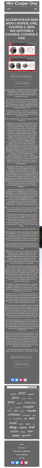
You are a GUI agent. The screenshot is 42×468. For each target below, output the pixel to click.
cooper (28, 406)
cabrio (21, 424)
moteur (13, 394)
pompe (22, 411)
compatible (31, 410)
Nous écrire (22, 448)
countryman (30, 402)
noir (30, 431)
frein (10, 419)
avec (9, 410)
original (23, 427)
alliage (13, 427)
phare (15, 397)
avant (13, 422)
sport (32, 418)
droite (23, 432)
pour (11, 402)
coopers (18, 407)
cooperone (17, 418)
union (11, 408)
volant (28, 424)
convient (19, 403)
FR (23, 458)
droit (16, 411)
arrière (14, 431)
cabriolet (30, 394)
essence (26, 415)
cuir (25, 419)
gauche (26, 435)
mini (22, 393)
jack (33, 424)
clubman (14, 414)
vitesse (30, 398)
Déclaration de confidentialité (21, 451)
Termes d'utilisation (21, 455)
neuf (31, 427)
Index (22, 444)
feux (34, 415)
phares (24, 398)
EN (20, 458)
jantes (16, 435)
